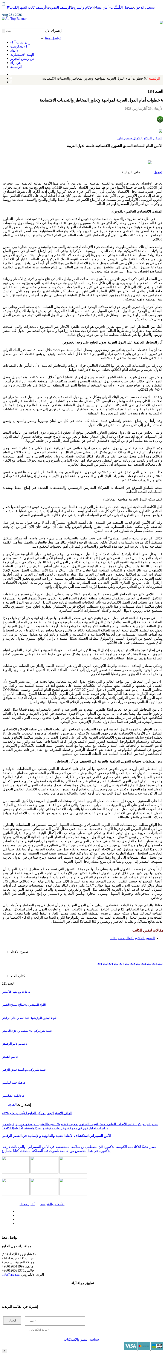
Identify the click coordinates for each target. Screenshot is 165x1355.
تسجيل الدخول (144, 7)
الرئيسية (101, 78)
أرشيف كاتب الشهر (32, 7)
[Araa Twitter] (10, 77)
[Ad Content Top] (82, 19)
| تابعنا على (50, 1223)
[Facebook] (10, 73)
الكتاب (14, 7)
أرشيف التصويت (58, 7)
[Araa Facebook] (16, 1210)
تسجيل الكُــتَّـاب (121, 7)
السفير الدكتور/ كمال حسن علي (139, 138)
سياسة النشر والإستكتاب (81, 1339)
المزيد (12, 1104)
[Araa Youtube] (10, 81)
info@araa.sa (11, 1274)
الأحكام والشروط (52, 1204)
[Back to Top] (4, 1351)
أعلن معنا (102, 7)
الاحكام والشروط (83, 7)
